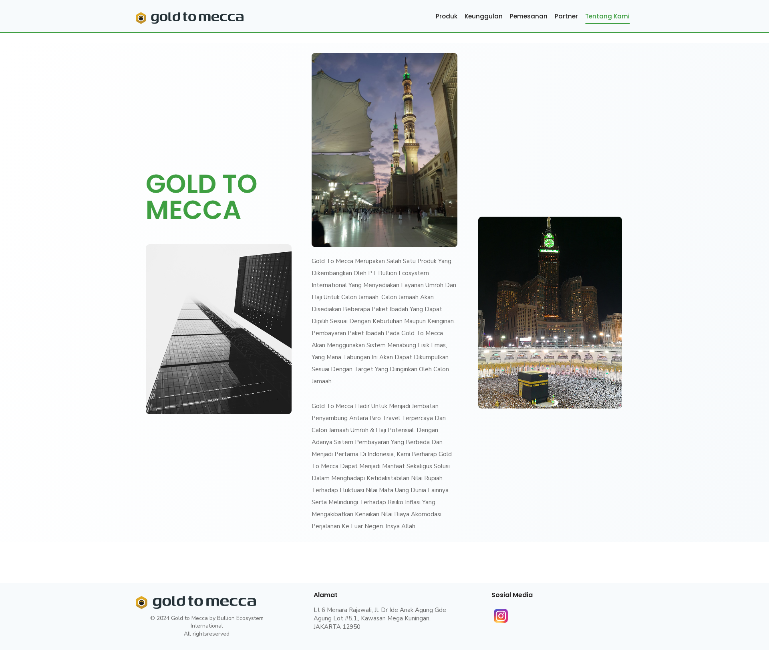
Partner (566, 16)
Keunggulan (484, 16)
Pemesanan (529, 16)
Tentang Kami (607, 16)
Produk (446, 16)
